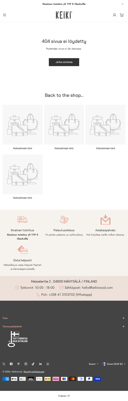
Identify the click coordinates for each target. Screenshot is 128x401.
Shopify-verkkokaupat (34, 371)
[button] (122, 15)
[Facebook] (11, 363)
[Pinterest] (18, 363)
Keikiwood (17, 371)
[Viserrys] (4, 363)
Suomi (92, 363)
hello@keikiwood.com (97, 287)
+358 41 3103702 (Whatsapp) (70, 294)
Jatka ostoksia (64, 62)
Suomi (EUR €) (115, 363)
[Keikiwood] (64, 15)
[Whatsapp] (48, 363)
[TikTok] (33, 364)
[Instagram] (26, 363)
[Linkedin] (40, 363)
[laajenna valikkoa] (4, 15)
